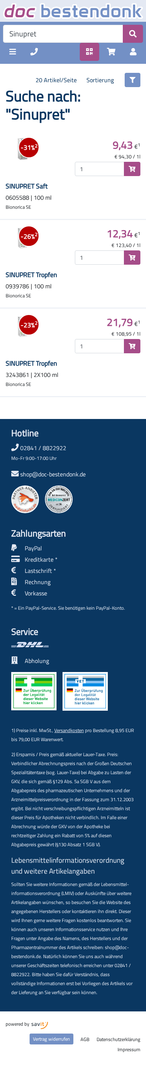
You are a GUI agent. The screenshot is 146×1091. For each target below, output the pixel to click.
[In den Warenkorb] (132, 169)
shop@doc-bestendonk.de (53, 474)
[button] (12, 52)
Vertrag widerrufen (51, 1038)
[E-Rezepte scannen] (89, 52)
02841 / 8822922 (38, 452)
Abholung (37, 660)
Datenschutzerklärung (118, 1039)
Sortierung (100, 80)
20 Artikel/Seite (56, 80)
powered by (18, 1023)
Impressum (129, 1049)
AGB (84, 1039)
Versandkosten (69, 730)
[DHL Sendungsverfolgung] (59, 644)
